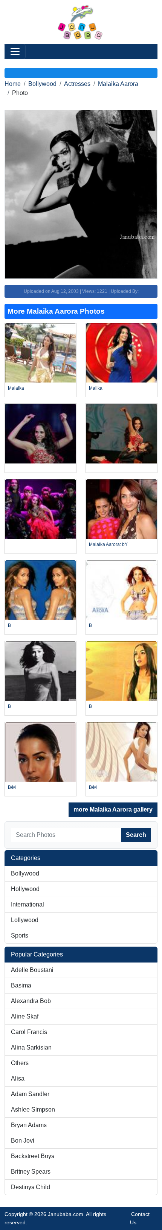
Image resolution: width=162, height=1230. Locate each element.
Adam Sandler (30, 1094)
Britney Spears (30, 1171)
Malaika (16, 388)
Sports (19, 935)
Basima (21, 985)
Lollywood (24, 920)
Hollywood (25, 889)
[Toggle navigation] (15, 51)
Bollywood (42, 84)
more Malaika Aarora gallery (113, 809)
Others (20, 1063)
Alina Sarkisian (31, 1047)
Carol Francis (29, 1032)
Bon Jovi (22, 1140)
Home (13, 84)
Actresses (77, 84)
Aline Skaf (24, 1016)
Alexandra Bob (31, 1001)
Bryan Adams (29, 1125)
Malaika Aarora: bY (108, 544)
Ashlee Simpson (33, 1109)
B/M (12, 787)
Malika (95, 388)
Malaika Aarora (118, 84)
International (27, 904)
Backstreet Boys (32, 1156)
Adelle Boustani (32, 970)
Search (136, 835)
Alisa (17, 1078)
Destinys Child (30, 1187)
